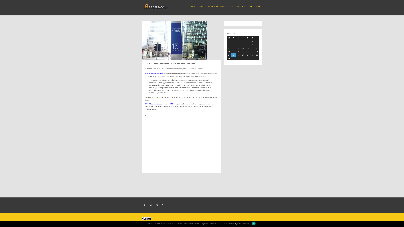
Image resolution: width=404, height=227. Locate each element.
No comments (177, 69)
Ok (253, 224)
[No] (401, 224)
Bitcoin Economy (197, 69)
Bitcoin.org (255, 6)
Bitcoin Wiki (241, 6)
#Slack (230, 6)
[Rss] (163, 205)
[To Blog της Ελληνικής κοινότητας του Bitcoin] (156, 7)
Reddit (201, 6)
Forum (192, 6)
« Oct (228, 61)
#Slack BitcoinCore (216, 6)
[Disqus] (181, 143)
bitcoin (151, 116)
